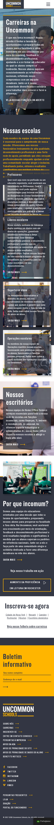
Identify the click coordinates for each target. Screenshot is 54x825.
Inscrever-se (10, 732)
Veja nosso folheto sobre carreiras (27, 626)
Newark (32, 615)
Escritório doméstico (38, 618)
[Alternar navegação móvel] (48, 4)
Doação (6, 803)
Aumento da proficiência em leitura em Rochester (25, 585)
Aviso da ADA (9, 744)
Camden (43, 615)
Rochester (12, 618)
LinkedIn (11, 781)
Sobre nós (8, 724)
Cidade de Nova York (15, 615)
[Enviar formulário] (5, 687)
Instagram (12, 776)
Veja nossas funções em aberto (25, 100)
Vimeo (10, 785)
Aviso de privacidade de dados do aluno (23, 752)
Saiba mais (12, 444)
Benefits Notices (12, 756)
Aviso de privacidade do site (17, 748)
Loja (5, 799)
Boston (22, 618)
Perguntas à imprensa (14, 740)
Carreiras (8, 728)
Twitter (11, 771)
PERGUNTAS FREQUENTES (15, 795)
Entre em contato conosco (17, 736)
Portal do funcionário (15, 807)
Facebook (12, 767)
